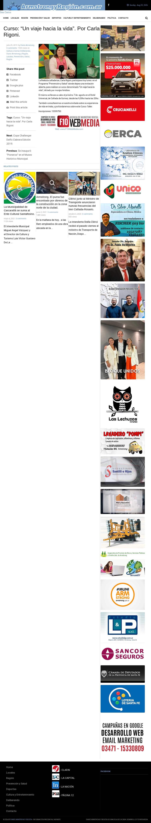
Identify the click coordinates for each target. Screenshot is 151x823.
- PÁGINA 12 (66, 795)
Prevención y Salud (40, 18)
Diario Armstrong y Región (17, 54)
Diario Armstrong (27, 45)
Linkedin (14, 96)
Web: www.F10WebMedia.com (69, 129)
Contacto (123, 18)
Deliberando (99, 18)
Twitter (13, 79)
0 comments (11, 48)
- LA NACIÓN (66, 786)
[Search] (146, 18)
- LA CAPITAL (67, 777)
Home (6, 18)
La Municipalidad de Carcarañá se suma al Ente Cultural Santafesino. (19, 210)
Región (24, 18)
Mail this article (18, 101)
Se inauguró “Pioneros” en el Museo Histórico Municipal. (19, 154)
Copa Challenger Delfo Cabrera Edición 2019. (18, 139)
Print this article (18, 107)
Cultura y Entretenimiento (77, 18)
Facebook (15, 74)
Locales (15, 18)
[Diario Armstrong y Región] (54, 5)
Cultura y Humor (12, 51)
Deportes (56, 18)
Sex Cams (5, 12)
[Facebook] (108, 5)
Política (111, 18)
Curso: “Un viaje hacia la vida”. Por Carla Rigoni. (19, 121)
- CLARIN (64, 769)
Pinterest (14, 90)
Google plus (16, 85)
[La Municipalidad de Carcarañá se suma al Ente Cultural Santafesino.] (20, 188)
